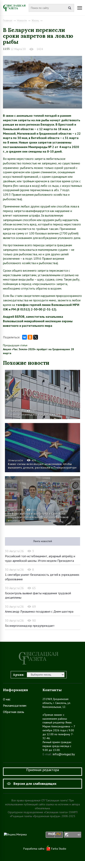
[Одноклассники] (30, 337)
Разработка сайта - (34, 848)
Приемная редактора (42, 769)
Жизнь (35, 20)
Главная (7, 20)
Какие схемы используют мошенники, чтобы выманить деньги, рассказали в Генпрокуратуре (42, 465)
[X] (35, 337)
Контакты (52, 690)
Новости (22, 20)
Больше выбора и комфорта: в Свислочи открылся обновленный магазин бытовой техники (38, 517)
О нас (6, 699)
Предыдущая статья (15, 345)
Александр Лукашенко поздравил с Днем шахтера (39, 611)
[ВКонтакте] (24, 337)
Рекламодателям (14, 705)
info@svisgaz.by (64, 754)
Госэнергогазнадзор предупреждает (34, 414)
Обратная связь (13, 712)
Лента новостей (42, 541)
